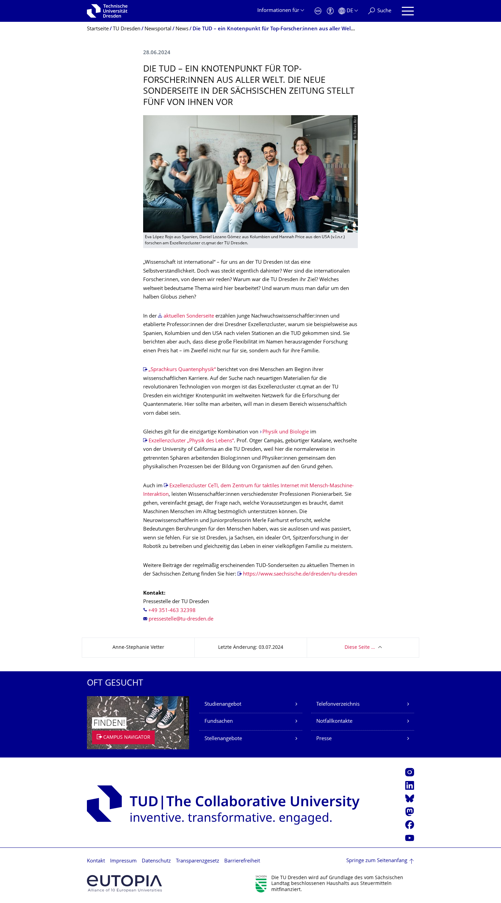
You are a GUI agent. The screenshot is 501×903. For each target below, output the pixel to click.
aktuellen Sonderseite (189, 316)
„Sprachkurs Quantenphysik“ (182, 369)
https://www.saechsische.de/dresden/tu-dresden (300, 574)
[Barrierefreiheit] (330, 11)
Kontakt (96, 861)
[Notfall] (318, 11)
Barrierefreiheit (242, 861)
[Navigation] (407, 11)
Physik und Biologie (285, 432)
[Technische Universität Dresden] (107, 11)
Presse (324, 738)
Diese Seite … (360, 647)
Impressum (123, 861)
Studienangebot (222, 704)
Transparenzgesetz (197, 861)
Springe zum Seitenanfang (376, 860)
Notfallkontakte (334, 721)
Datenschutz (156, 861)
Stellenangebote (223, 738)
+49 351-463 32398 (172, 610)
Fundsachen (218, 721)
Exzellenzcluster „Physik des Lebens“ (191, 441)
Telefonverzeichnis (338, 704)
